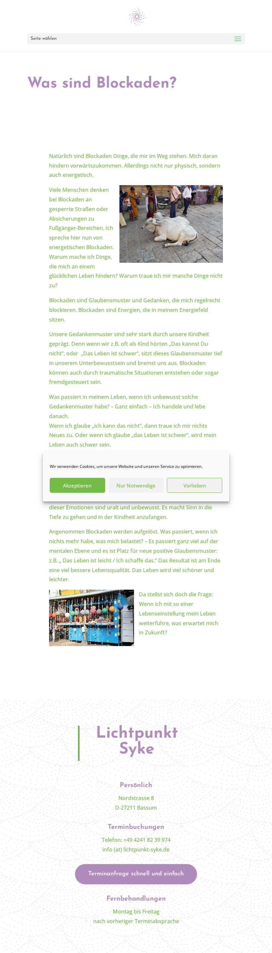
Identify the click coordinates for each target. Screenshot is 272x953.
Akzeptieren (77, 485)
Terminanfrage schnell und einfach (136, 874)
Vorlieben (194, 485)
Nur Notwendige (136, 485)
